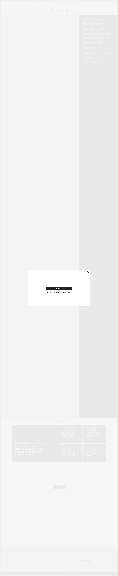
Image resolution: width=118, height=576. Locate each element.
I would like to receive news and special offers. (60, 292)
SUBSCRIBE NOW (59, 288)
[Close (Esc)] (88, 272)
